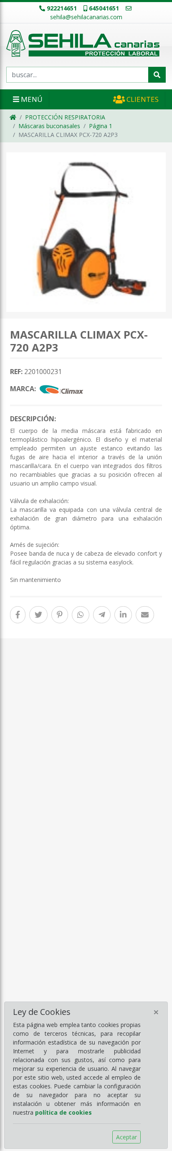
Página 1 (100, 126)
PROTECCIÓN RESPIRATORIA (65, 117)
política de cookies (63, 1112)
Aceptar (126, 1137)
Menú (31, 99)
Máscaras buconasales (49, 126)
